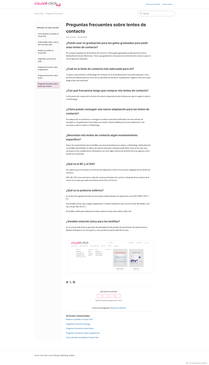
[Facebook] (67, 282)
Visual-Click (38, 14)
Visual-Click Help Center (43, 355)
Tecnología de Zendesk (198, 363)
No (115, 296)
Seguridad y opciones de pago (47, 60)
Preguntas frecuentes (54, 14)
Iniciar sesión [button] (167, 4)
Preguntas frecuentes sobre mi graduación (48, 68)
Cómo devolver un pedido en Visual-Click (48, 35)
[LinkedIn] (74, 282)
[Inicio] (47, 7)
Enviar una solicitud (153, 4)
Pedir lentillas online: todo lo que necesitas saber (48, 43)
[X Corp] (70, 282)
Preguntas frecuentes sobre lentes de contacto (48, 85)
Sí (102, 296)
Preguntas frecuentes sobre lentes (48, 76)
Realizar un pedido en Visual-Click (46, 51)
